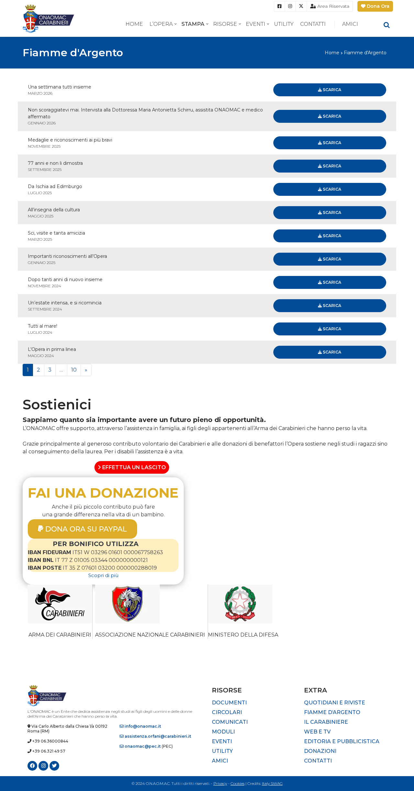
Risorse (225, 24)
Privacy (220, 783)
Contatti (313, 24)
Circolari (227, 712)
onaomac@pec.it (142, 746)
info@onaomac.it (142, 726)
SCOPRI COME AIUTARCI (55, 469)
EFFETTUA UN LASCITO (133, 467)
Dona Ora (377, 6)
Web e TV (317, 732)
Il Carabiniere (326, 722)
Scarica (331, 89)
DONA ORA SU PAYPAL (85, 528)
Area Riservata (332, 6)
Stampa (192, 24)
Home (134, 24)
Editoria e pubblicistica (341, 741)
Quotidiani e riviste (334, 703)
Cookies (238, 783)
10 (74, 370)
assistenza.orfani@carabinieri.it (157, 736)
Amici (350, 24)
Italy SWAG (272, 783)
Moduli (223, 732)
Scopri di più (103, 575)
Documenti (229, 703)
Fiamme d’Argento (332, 712)
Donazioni (320, 751)
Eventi (255, 24)
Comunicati (230, 722)
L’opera (161, 24)
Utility (284, 24)
